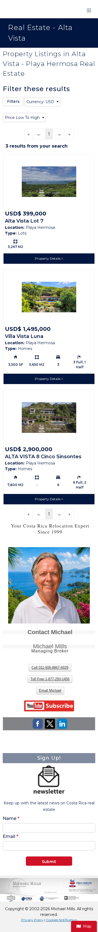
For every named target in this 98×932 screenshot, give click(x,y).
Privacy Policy (32, 920)
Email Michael (50, 690)
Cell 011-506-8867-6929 (50, 668)
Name (11, 818)
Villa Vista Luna (24, 336)
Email (10, 836)
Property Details (48, 258)
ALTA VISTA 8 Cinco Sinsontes (43, 457)
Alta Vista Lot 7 (24, 221)
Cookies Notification (61, 920)
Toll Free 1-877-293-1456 (49, 679)
